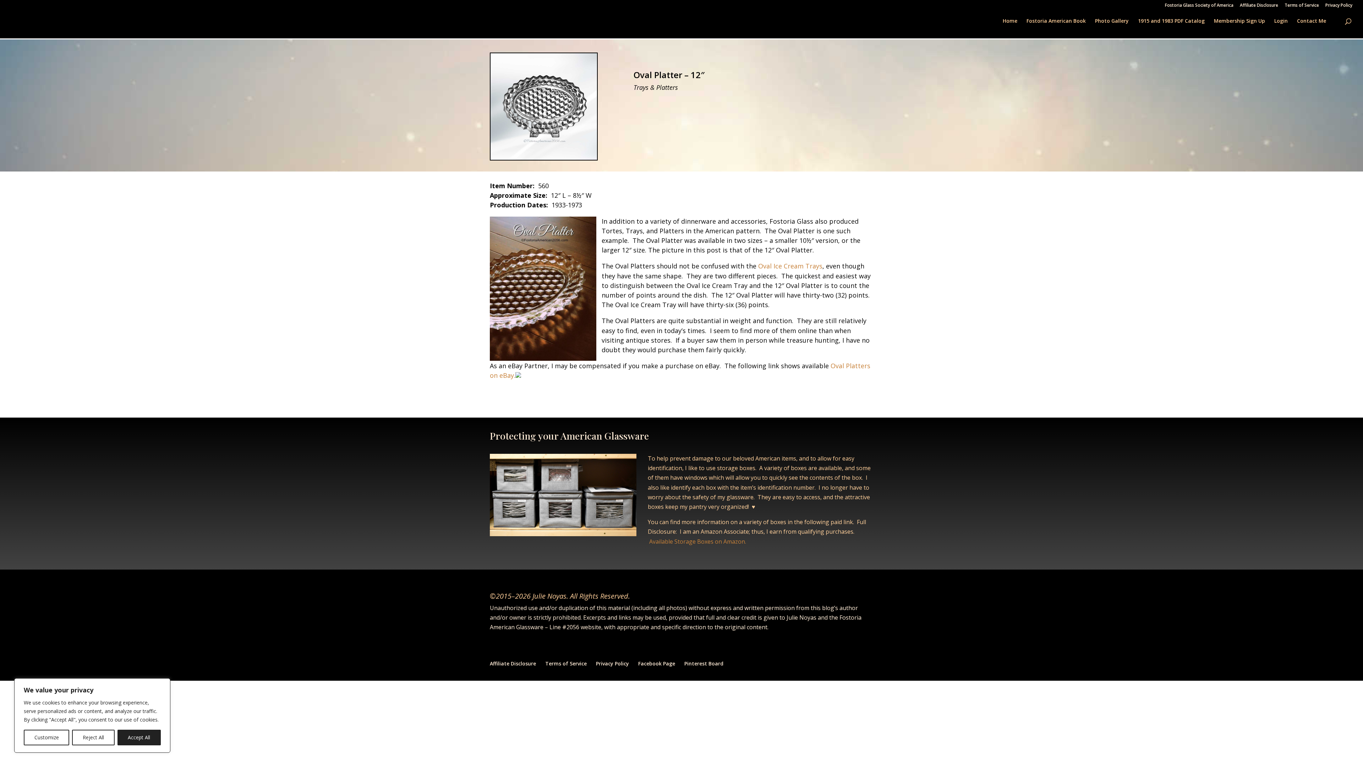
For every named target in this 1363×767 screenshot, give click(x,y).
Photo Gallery (1112, 21)
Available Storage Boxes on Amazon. (697, 541)
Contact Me (1311, 21)
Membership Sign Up (1239, 21)
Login (1281, 21)
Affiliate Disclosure (1259, 5)
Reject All (93, 737)
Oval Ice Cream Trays (790, 266)
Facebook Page (656, 663)
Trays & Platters (656, 87)
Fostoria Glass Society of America (1199, 5)
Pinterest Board (703, 663)
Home (1010, 21)
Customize (46, 737)
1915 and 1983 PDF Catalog (1171, 21)
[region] (92, 715)
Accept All (139, 737)
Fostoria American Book (1056, 21)
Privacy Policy (1338, 5)
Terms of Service (1302, 5)
